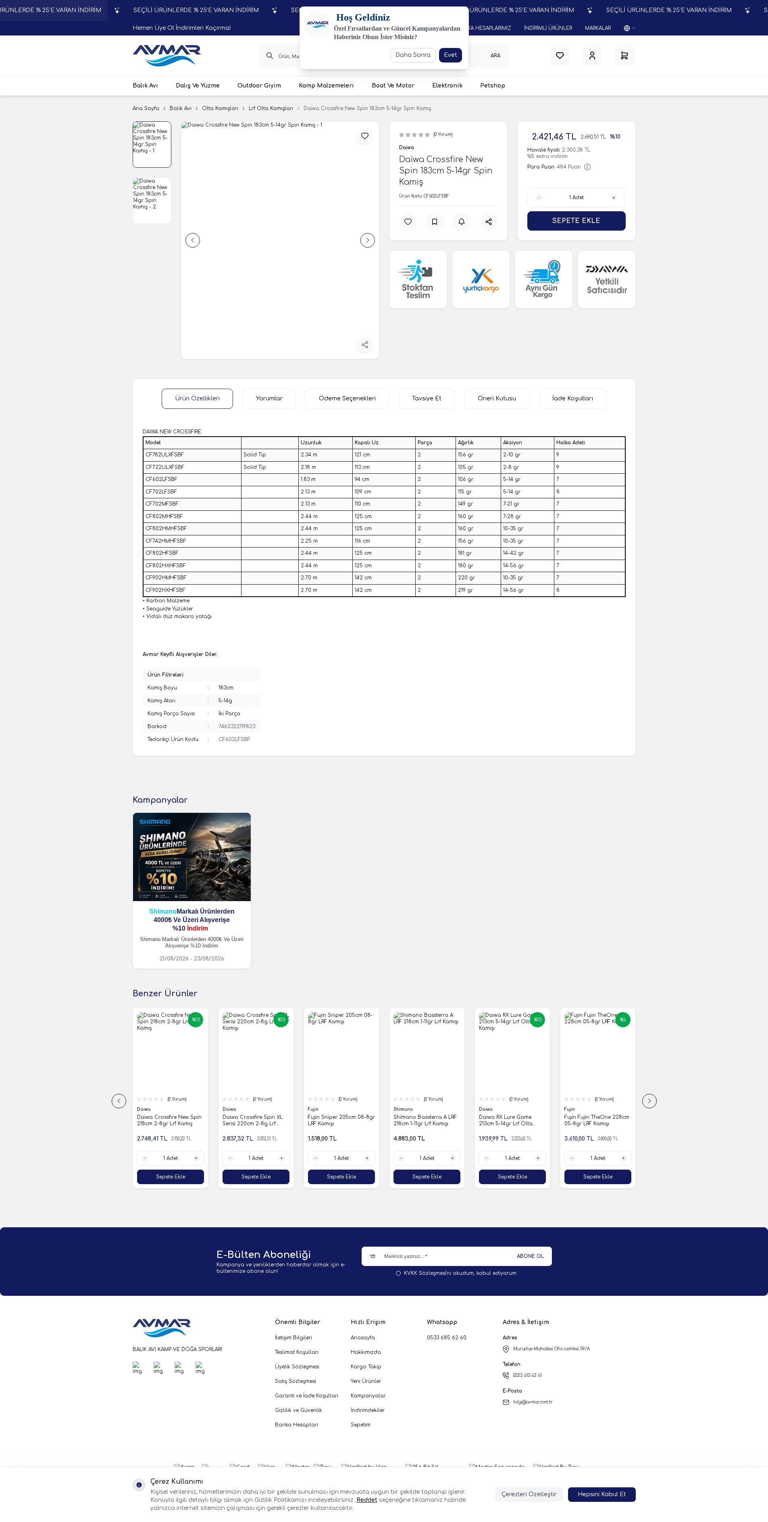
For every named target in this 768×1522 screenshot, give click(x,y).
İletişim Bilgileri (293, 1338)
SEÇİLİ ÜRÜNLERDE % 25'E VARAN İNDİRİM (196, 10)
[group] (280, 240)
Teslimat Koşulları (296, 1352)
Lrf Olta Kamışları (271, 108)
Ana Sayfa (146, 108)
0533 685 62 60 (446, 1338)
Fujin (288, 1109)
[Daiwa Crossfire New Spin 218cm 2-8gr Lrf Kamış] (144, 1052)
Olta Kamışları (220, 108)
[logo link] (167, 55)
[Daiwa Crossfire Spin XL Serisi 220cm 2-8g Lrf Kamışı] (230, 1052)
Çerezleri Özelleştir (529, 1494)
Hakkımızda (366, 1352)
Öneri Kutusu (497, 399)
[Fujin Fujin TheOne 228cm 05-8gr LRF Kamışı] (572, 1052)
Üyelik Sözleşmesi (297, 1367)
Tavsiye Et (426, 399)
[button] (192, 240)
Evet (450, 55)
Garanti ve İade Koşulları (306, 1396)
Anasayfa (363, 1338)
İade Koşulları (572, 399)
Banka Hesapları (296, 1425)
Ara (495, 55)
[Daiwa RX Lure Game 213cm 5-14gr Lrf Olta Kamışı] (486, 1052)
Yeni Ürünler (366, 1381)
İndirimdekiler (368, 1410)
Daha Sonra (413, 55)
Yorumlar (269, 399)
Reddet (366, 1500)
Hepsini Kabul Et (602, 1494)
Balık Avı (180, 108)
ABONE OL (530, 1256)
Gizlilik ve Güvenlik (298, 1410)
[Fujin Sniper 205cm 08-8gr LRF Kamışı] (315, 1052)
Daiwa (406, 147)
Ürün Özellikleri (197, 399)
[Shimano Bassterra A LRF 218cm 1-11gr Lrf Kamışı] (401, 1052)
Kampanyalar (368, 1396)
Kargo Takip (366, 1367)
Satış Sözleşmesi (295, 1381)
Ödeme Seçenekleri (347, 399)
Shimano (163, 911)
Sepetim (360, 1425)
